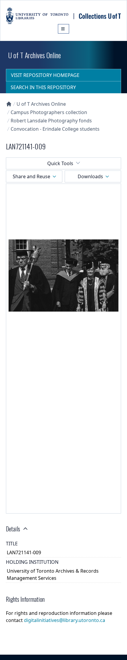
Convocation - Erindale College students (55, 129)
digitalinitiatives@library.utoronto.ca (64, 620)
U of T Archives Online (41, 104)
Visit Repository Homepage (45, 75)
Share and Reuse (31, 176)
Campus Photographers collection (49, 112)
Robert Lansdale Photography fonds (51, 120)
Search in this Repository (43, 87)
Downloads (90, 176)
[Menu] (63, 29)
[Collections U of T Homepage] (9, 104)
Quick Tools (60, 163)
